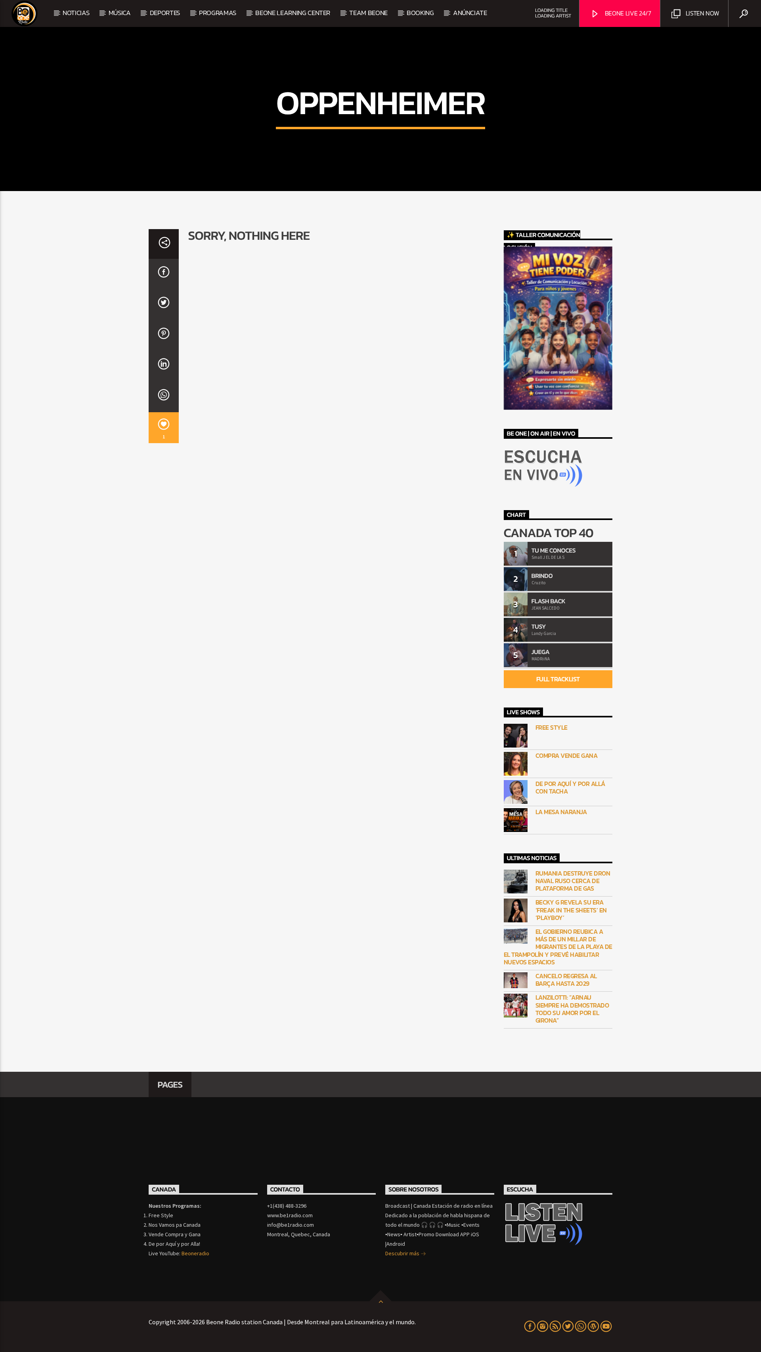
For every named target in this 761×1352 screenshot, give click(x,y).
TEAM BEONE (368, 13)
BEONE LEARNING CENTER (292, 13)
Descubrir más (403, 1253)
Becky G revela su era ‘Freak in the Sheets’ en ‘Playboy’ (571, 910)
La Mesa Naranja (561, 812)
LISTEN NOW (701, 13)
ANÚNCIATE (470, 13)
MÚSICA (120, 13)
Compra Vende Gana (566, 755)
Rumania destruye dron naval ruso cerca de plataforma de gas (572, 881)
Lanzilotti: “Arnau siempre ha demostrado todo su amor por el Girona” (572, 1009)
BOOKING (420, 13)
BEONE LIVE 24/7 (627, 13)
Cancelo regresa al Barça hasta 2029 (566, 979)
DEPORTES (165, 13)
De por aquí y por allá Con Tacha (570, 787)
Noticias (76, 13)
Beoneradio (195, 1253)
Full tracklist (558, 679)
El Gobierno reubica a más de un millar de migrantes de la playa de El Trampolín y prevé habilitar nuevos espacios (558, 947)
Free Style (551, 727)
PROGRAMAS (217, 13)
